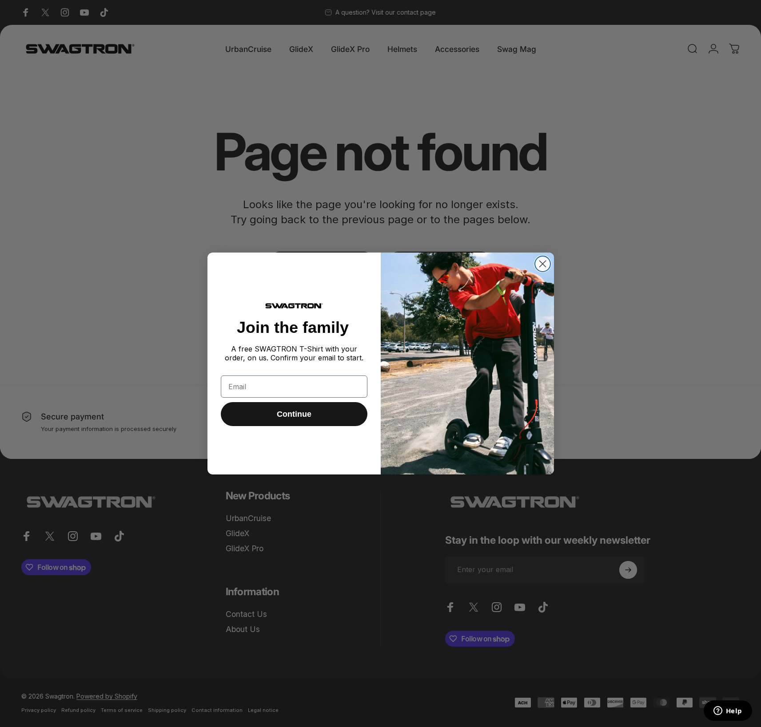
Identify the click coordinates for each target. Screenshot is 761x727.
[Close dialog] (542, 264)
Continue (294, 414)
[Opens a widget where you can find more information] (727, 711)
